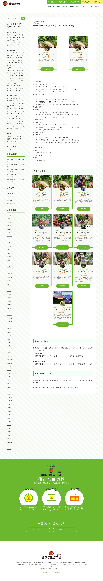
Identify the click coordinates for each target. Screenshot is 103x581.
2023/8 (9, 328)
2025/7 (9, 249)
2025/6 (9, 253)
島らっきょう (11, 85)
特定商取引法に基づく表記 (74, 564)
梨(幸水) (9, 139)
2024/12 (9, 274)
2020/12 (9, 438)
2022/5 (9, 380)
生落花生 (20, 108)
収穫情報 (9, 200)
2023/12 (9, 315)
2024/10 (9, 280)
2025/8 (9, 246)
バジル (14, 52)
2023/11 (9, 318)
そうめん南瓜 (11, 98)
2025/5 (9, 256)
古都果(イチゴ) (11, 136)
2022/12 (9, 356)
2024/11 (9, 277)
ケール (9, 52)
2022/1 (9, 394)
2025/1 (9, 270)
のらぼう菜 (19, 55)
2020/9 (9, 449)
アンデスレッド (12, 37)
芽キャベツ (19, 116)
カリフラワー (11, 116)
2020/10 (9, 445)
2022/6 (9, 377)
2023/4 (9, 342)
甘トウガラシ (17, 103)
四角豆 (14, 106)
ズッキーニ (19, 98)
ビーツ (19, 37)
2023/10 (9, 322)
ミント (22, 85)
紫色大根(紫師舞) (15, 42)
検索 (23, 18)
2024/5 (9, 298)
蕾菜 (15, 108)
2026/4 (9, 219)
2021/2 (9, 432)
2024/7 (9, 291)
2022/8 (9, 370)
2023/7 (9, 332)
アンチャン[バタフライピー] (16, 83)
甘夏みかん (20, 136)
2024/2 (9, 308)
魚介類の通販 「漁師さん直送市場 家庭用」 (51, 568)
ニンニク (9, 103)
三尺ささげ (10, 108)
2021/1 (9, 435)
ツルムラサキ (20, 52)
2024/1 (9, 311)
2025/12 (9, 232)
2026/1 (9, 229)
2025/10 (9, 239)
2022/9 (9, 366)
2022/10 (9, 363)
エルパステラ (11, 55)
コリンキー (19, 126)
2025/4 (9, 260)
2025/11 (9, 236)
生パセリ (22, 78)
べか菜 (15, 73)
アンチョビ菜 (19, 63)
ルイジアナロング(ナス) (14, 111)
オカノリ (14, 60)
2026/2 (9, 225)
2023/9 (9, 325)
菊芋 (11, 40)
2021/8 (9, 411)
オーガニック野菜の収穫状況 (60, 562)
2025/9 (9, 243)
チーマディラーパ (12, 65)
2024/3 (9, 304)
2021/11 (9, 401)
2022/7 (9, 373)
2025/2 (9, 267)
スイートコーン (14, 118)
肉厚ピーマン (20, 106)
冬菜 (21, 70)
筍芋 (23, 42)
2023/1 (9, 353)
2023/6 (9, 335)
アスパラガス (11, 126)
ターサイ (9, 73)
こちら (66, 388)
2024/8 (9, 287)
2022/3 (9, 387)
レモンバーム (20, 80)
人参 (14, 45)
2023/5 (9, 339)
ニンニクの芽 (11, 80)
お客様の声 (10, 193)
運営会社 (24, 564)
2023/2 (9, 349)
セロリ (17, 58)
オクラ (21, 123)
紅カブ (15, 40)
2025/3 (9, 263)
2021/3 (9, 428)
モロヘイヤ (15, 90)
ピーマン (14, 121)
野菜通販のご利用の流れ (74, 562)
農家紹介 (50, 562)
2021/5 (9, 421)
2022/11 (9, 359)
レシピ (9, 196)
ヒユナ (12, 58)
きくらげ (9, 149)
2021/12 (9, 397)
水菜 (19, 60)
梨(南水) (15, 139)
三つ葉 (18, 85)
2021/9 (9, 408)
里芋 (17, 45)
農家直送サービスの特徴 (41, 562)
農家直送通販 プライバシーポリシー (58, 564)
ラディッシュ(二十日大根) (15, 35)
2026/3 (9, 222)
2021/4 (9, 425)
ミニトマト (21, 121)
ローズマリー (11, 88)
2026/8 (9, 215)
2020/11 (9, 442)
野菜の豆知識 (11, 203)
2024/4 (9, 301)
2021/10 (9, 404)
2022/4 (9, 383)
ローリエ (18, 88)
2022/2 (9, 390)
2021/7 (9, 414)
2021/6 (9, 418)
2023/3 (9, 346)
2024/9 (9, 284)
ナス (20, 118)
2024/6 (9, 294)
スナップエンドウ (18, 101)
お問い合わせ (31, 564)
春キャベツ (15, 78)
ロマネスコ (15, 75)
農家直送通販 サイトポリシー (42, 564)
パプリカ (16, 123)
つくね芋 (9, 45)
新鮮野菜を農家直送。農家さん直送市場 (25, 562)
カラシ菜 (17, 70)
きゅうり (9, 123)
